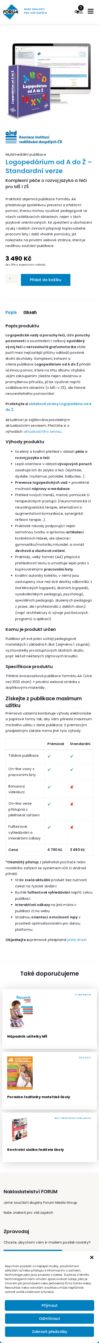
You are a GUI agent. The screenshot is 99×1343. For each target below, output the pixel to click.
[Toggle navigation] (90, 11)
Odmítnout (49, 1318)
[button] (91, 1257)
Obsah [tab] (30, 312)
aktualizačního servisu (43, 431)
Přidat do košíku (45, 280)
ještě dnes (76, 939)
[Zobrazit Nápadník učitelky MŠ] (49, 1019)
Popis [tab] (11, 312)
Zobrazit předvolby (49, 1331)
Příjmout (50, 1305)
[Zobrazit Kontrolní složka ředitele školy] (49, 1137)
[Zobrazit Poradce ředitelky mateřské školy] (49, 1081)
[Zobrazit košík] (78, 12)
